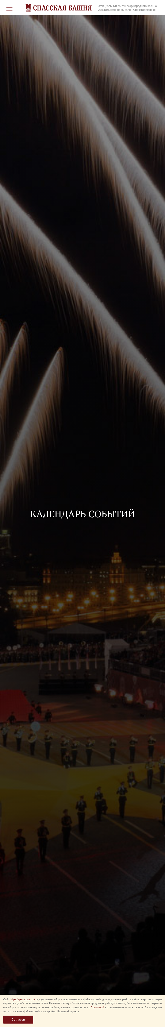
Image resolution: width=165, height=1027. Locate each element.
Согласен (18, 1019)
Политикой (97, 1007)
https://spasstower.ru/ (23, 999)
